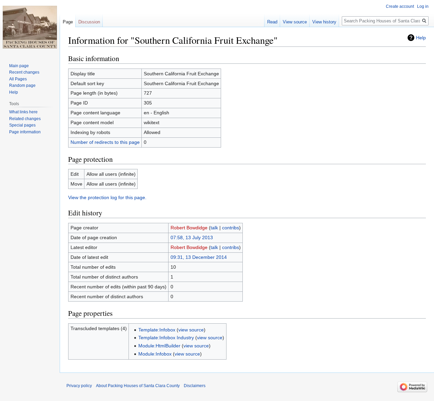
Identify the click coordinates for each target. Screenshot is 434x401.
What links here (23, 112)
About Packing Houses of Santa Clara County (138, 385)
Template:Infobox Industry (166, 337)
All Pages (18, 79)
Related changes (25, 118)
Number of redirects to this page (105, 142)
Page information (25, 132)
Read (272, 21)
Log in (423, 6)
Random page (22, 85)
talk (214, 227)
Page (68, 21)
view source (191, 329)
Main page (19, 65)
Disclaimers (194, 385)
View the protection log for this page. (107, 197)
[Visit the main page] (30, 27)
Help (421, 37)
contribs (230, 227)
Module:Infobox (155, 354)
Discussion (89, 21)
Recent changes (24, 72)
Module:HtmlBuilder (159, 345)
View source (295, 21)
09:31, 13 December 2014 (199, 257)
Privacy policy (79, 385)
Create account (400, 6)
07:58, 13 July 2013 (192, 237)
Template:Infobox (156, 329)
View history (324, 21)
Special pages (22, 125)
